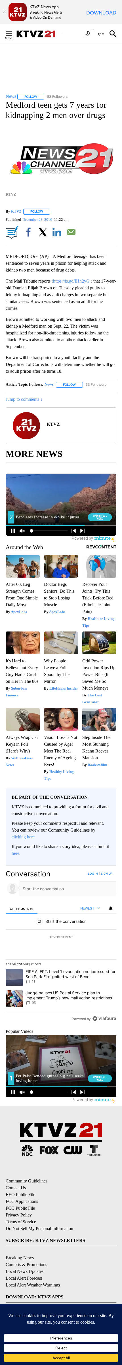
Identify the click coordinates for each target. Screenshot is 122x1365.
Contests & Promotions (26, 1264)
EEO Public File (20, 1194)
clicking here (23, 836)
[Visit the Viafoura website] (104, 1018)
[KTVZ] (39, 34)
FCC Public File (20, 1208)
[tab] (21, 908)
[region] (61, 947)
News (49, 384)
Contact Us (16, 1187)
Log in (93, 873)
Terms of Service (21, 1221)
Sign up (106, 873)
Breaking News (20, 1257)
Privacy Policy (19, 1215)
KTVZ (16, 211)
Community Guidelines (26, 1181)
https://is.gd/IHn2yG (71, 281)
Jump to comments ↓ (24, 399)
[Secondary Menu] (13, 33)
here (15, 853)
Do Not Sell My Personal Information (39, 1228)
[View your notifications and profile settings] (110, 908)
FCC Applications (22, 1201)
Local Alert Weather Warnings (33, 1285)
